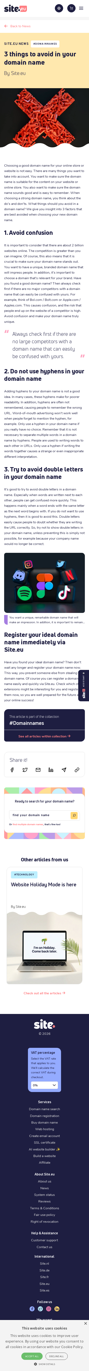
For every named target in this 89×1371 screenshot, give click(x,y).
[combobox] (44, 1085)
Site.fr (44, 1277)
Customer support (44, 1240)
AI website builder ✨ (44, 1149)
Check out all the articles (42, 993)
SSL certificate (44, 1142)
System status (44, 1194)
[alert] (44, 1345)
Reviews (44, 1201)
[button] (44, 1364)
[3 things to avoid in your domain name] (38, 770)
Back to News (20, 26)
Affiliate (44, 1162)
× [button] (85, 1323)
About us (44, 1181)
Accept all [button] (32, 1356)
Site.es (44, 1290)
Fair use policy (44, 1214)
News (44, 1188)
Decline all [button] (56, 1356)
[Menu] (81, 8)
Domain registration (44, 1115)
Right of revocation (44, 1221)
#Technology (24, 874)
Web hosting (44, 1129)
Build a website (44, 1156)
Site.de (44, 1270)
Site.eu (44, 1283)
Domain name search (44, 1109)
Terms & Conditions (44, 1208)
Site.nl (44, 1263)
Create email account (44, 1136)
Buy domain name (44, 1122)
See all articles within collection (42, 736)
